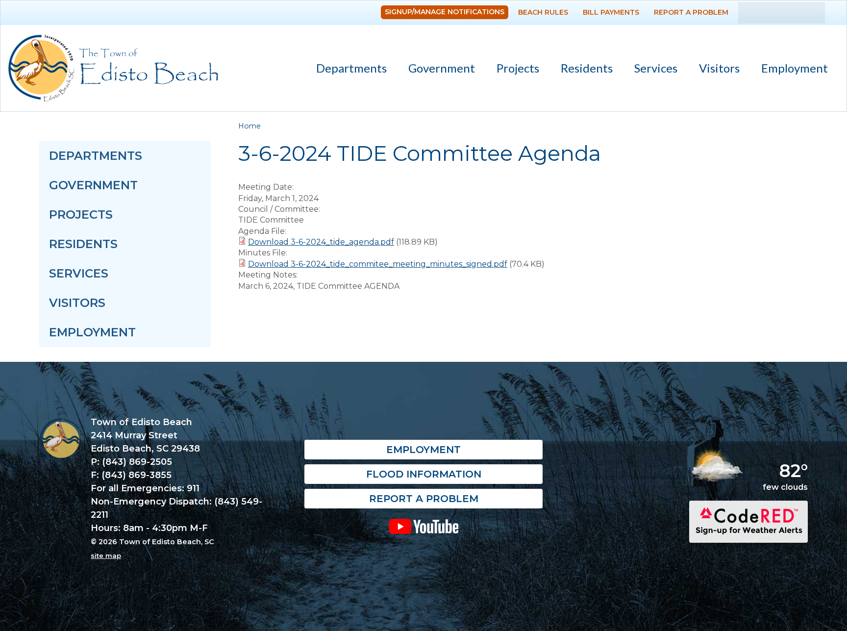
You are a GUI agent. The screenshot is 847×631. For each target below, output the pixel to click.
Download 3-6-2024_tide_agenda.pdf (321, 242)
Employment (794, 68)
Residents (581, 70)
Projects (518, 68)
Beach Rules (543, 12)
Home (249, 126)
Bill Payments (611, 12)
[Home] (113, 68)
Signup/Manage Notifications (444, 11)
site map (106, 555)
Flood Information (423, 474)
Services (650, 70)
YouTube (423, 526)
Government (436, 70)
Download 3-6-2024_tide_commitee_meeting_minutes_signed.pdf (377, 264)
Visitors (714, 70)
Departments (346, 70)
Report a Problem (691, 12)
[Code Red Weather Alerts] (748, 534)
